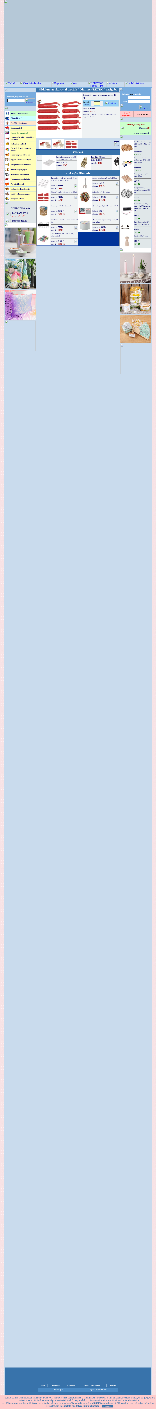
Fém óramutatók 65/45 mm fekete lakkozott (142, 223)
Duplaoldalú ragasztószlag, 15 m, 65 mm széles (105, 220)
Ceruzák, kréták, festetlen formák (21, 149)
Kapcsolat (71, 1385)
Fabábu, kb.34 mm (141, 236)
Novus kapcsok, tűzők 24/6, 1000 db (105, 206)
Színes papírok (16, 128)
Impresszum (56, 1385)
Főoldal (42, 1385)
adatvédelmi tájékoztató (86, 1406)
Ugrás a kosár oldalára (142, 133)
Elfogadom (107, 1406)
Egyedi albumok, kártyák (21, 159)
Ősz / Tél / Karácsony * (19, 123)
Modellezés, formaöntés (20, 174)
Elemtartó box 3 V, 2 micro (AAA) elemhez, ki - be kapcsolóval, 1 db (142, 207)
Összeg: (143, 128)
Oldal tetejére (58, 1390)
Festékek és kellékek (18, 144)
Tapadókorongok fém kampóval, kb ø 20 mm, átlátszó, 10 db (64, 179)
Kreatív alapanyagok (19, 169)
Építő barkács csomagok (20, 194)
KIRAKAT (78, 152)
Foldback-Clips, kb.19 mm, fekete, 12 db (64, 220)
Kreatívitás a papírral (19, 133)
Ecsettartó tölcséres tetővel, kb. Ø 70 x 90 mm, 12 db (142, 160)
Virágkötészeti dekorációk (21, 164)
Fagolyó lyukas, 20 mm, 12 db (141, 175)
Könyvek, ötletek (17, 198)
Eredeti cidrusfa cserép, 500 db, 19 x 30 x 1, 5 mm (142, 144)
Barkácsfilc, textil (17, 184)
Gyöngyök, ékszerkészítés (20, 189)
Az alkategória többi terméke (78, 173)
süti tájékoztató (63, 1406)
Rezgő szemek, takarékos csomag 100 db (142, 189)
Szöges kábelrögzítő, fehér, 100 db (104, 178)
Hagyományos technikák (20, 179)
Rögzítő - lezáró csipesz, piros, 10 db (64, 192)
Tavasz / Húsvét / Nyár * (20, 113)
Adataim (113, 1385)
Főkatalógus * (16, 118)
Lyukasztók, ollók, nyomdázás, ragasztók (23, 138)
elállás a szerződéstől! (92, 1385)
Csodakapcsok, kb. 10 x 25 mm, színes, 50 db (62, 234)
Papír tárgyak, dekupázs (20, 154)
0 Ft (148, 127)
